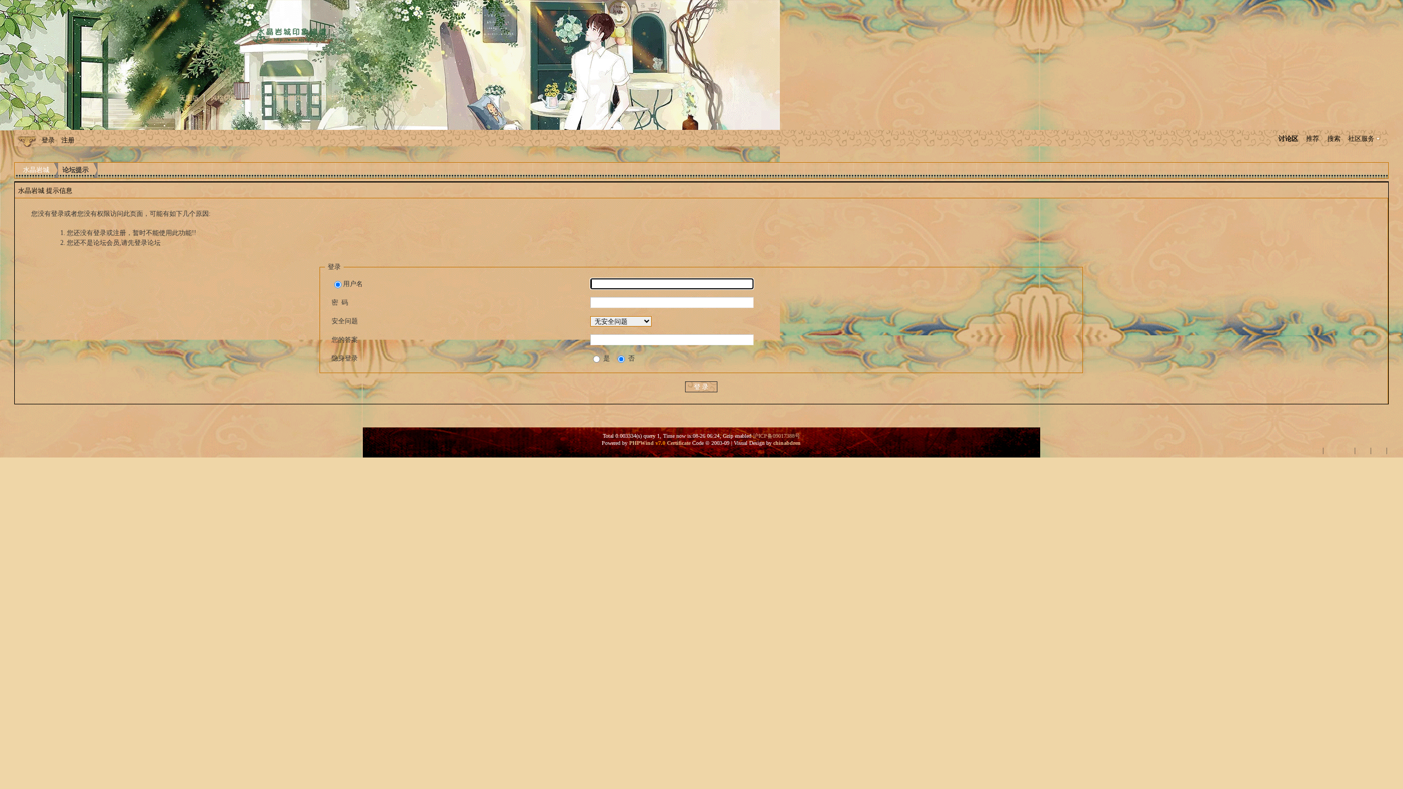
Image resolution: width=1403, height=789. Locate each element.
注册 (68, 140)
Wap (1362, 450)
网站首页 (364, 98)
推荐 (1312, 138)
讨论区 (1288, 138)
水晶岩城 (36, 170)
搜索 (1334, 138)
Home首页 (287, 98)
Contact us (1339, 450)
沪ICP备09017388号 (776, 436)
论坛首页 (326, 98)
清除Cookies (1303, 450)
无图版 (189, 98)
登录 (48, 140)
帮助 (254, 98)
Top (1378, 450)
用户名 (353, 284)
